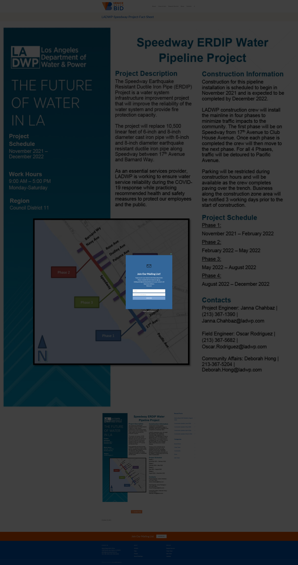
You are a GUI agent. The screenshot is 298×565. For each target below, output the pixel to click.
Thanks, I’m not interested (149, 311)
